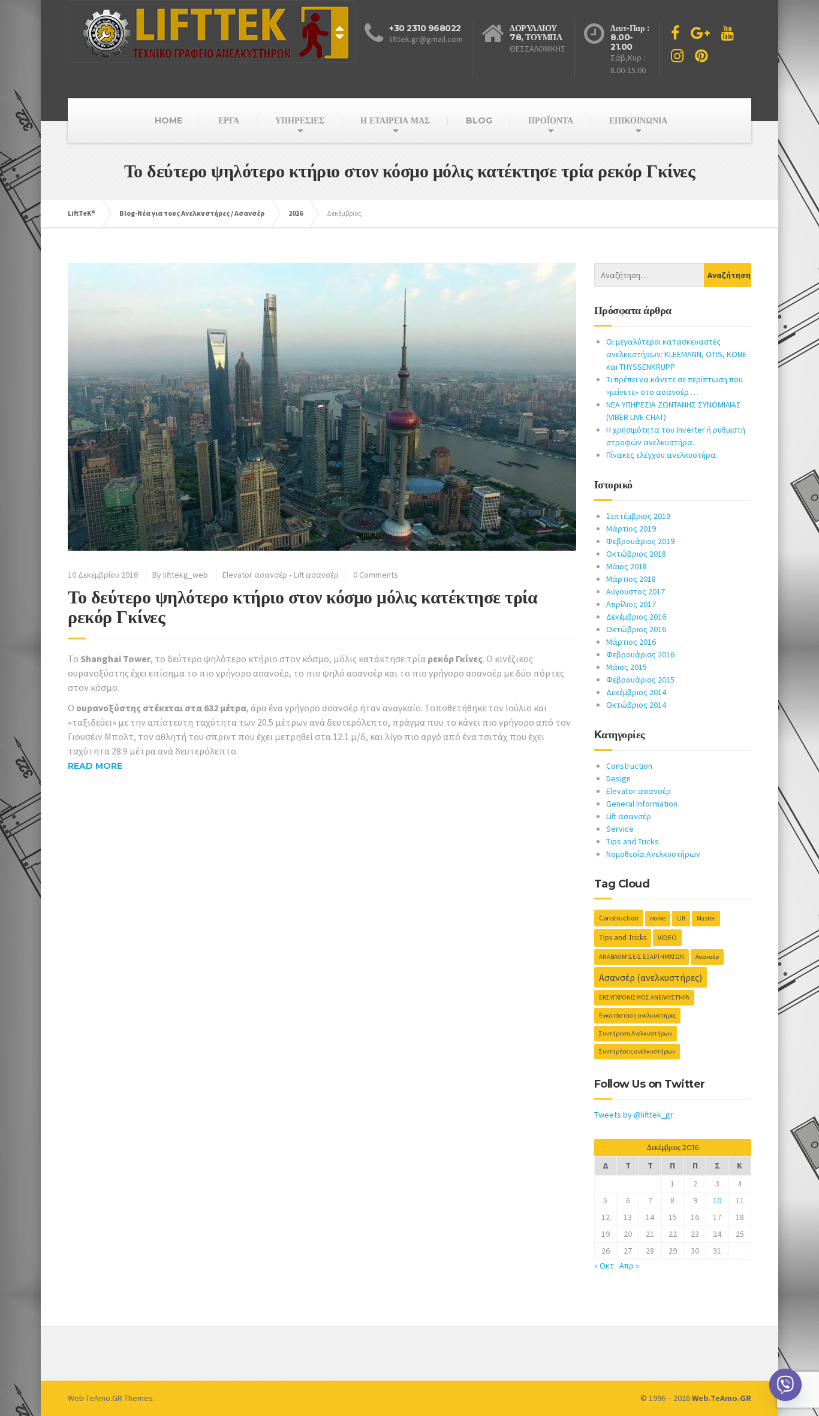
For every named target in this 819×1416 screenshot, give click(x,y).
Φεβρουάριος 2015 (640, 679)
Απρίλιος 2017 (631, 604)
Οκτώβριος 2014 (636, 704)
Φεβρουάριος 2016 (640, 654)
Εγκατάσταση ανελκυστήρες (637, 1015)
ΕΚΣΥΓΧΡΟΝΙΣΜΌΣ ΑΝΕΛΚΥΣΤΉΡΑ (644, 997)
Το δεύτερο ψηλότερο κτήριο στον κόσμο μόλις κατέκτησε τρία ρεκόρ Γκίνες (302, 607)
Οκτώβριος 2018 (636, 553)
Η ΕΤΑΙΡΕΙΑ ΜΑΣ (395, 120)
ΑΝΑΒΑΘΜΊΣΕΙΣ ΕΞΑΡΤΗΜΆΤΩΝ (641, 957)
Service (620, 828)
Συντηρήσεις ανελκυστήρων (637, 1051)
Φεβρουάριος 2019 (640, 541)
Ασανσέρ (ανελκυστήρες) (650, 977)
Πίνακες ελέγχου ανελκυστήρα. (662, 454)
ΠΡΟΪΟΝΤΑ (550, 120)
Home (658, 918)
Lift (681, 918)
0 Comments (375, 574)
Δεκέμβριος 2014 (636, 692)
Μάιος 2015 (626, 667)
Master (706, 918)
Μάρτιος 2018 (631, 578)
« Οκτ (604, 1265)
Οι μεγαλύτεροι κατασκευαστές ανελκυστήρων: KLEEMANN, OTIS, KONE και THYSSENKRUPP (676, 354)
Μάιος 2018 (626, 566)
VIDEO (667, 937)
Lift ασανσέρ (316, 574)
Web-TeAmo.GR (95, 1398)
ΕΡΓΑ (228, 120)
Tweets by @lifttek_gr (633, 1114)
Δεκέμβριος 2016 (636, 616)
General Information (642, 803)
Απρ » (629, 1265)
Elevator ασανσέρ (254, 574)
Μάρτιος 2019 (631, 528)
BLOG (479, 120)
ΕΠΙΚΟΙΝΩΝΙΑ (638, 120)
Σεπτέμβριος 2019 (638, 516)
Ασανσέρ (707, 957)
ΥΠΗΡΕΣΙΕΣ (299, 120)
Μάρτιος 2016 (631, 641)
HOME (168, 120)
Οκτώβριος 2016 (636, 629)
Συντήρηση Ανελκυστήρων (635, 1033)
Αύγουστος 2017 (635, 591)
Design (618, 778)
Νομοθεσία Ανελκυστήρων (653, 854)
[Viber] (785, 1385)
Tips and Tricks (632, 841)
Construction (629, 765)
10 (717, 1200)
